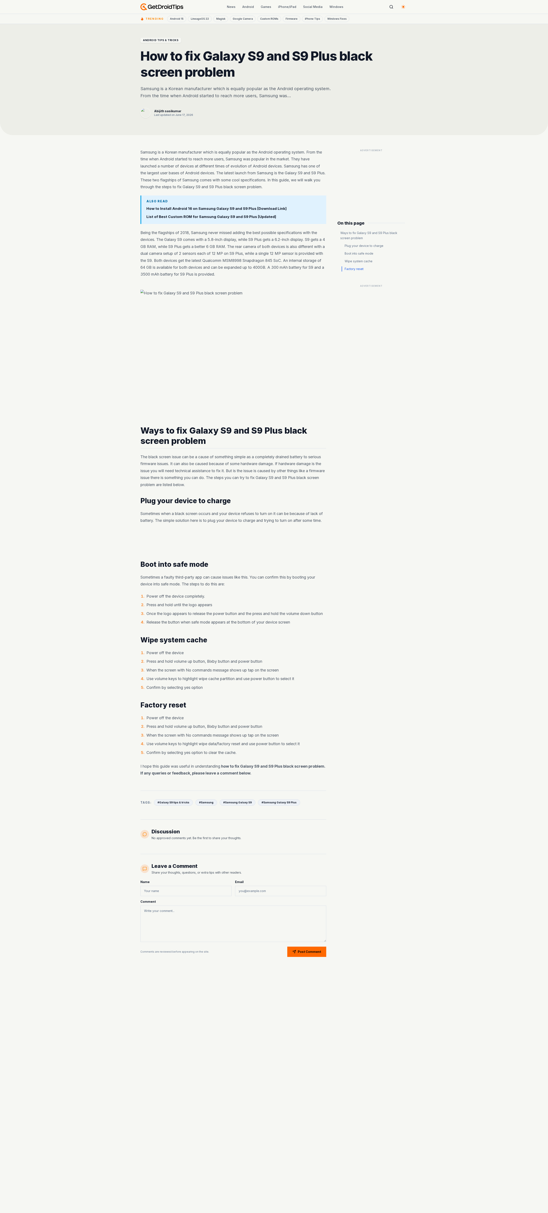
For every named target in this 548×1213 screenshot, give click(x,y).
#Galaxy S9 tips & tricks (173, 802)
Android (248, 7)
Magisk (220, 18)
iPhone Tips (312, 18)
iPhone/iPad (287, 7)
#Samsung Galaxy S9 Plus (279, 802)
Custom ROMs (269, 18)
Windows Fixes (337, 18)
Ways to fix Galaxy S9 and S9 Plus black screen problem (368, 235)
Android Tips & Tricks (161, 40)
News (231, 7)
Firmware (292, 18)
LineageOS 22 (200, 18)
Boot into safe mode (359, 253)
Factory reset (354, 269)
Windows (336, 7)
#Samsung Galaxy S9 (237, 802)
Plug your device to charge (364, 246)
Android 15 (176, 18)
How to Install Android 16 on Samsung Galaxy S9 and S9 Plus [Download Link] (216, 208)
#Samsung (206, 802)
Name (145, 882)
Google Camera (243, 18)
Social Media (313, 7)
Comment (148, 901)
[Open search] (391, 7)
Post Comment (309, 951)
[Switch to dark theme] (403, 7)
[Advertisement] (233, 542)
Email (239, 882)
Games (266, 7)
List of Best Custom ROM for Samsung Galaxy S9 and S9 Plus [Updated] (211, 217)
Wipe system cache (358, 261)
